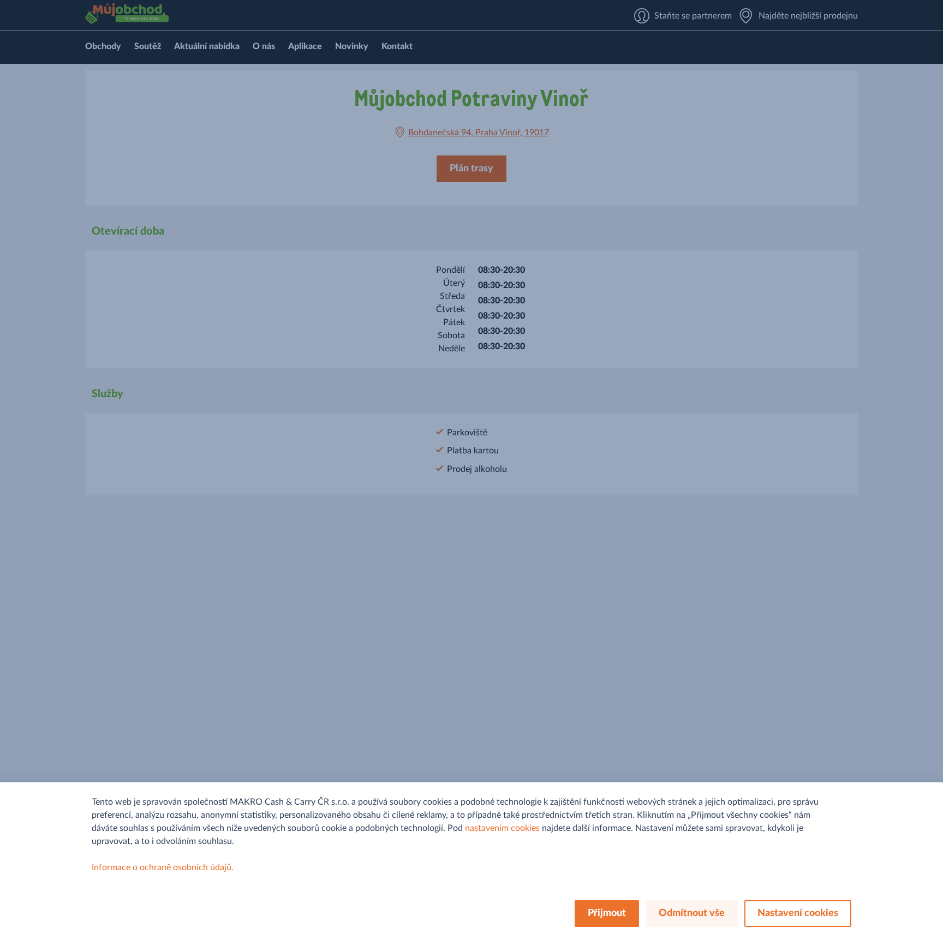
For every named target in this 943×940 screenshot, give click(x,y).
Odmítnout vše (692, 913)
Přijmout (607, 913)
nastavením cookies (502, 828)
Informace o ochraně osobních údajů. (163, 867)
